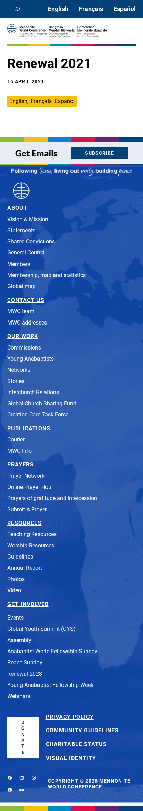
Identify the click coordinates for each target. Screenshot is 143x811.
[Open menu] (131, 35)
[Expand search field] (17, 9)
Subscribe (99, 153)
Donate (23, 737)
